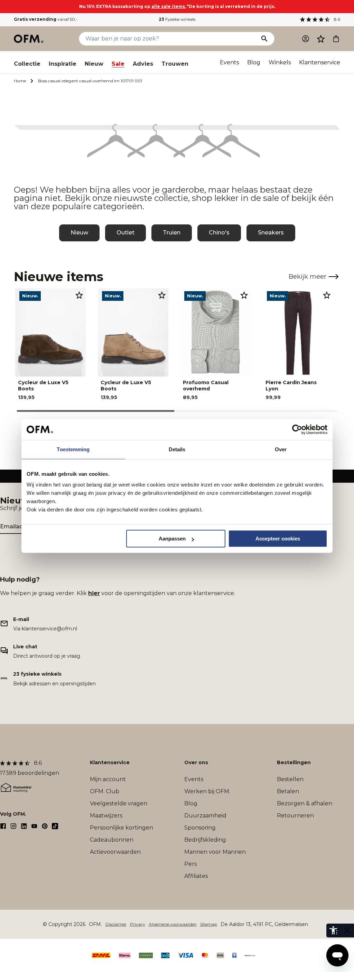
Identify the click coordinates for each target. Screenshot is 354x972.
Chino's (219, 232)
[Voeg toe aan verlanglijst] (79, 295)
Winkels (280, 62)
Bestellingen (294, 762)
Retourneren (295, 815)
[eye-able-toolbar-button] (333, 930)
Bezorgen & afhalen (304, 803)
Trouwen (174, 64)
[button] (321, 39)
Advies (143, 64)
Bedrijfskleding (205, 839)
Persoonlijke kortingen (121, 827)
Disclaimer (116, 924)
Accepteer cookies (277, 538)
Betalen (288, 791)
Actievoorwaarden (115, 852)
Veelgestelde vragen (118, 803)
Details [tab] (177, 449)
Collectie (27, 64)
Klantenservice (319, 62)
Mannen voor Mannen (215, 852)
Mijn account (108, 779)
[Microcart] (336, 39)
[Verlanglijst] (321, 39)
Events (229, 62)
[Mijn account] (305, 39)
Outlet (125, 232)
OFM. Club (104, 791)
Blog (253, 62)
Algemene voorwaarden (173, 924)
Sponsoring (200, 827)
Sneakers (271, 232)
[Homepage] (29, 39)
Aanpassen (172, 538)
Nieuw (94, 64)
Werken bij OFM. (207, 791)
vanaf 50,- (46, 19)
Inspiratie (62, 64)
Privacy (137, 924)
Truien (171, 232)
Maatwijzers (106, 815)
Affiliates (196, 876)
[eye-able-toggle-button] (347, 930)
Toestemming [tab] (73, 449)
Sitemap (208, 924)
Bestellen (290, 779)
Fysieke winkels (177, 19)
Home (20, 80)
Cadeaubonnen (111, 839)
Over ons (196, 762)
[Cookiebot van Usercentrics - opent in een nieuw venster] (297, 429)
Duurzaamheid (205, 815)
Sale (118, 64)
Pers (190, 864)
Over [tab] (281, 449)
